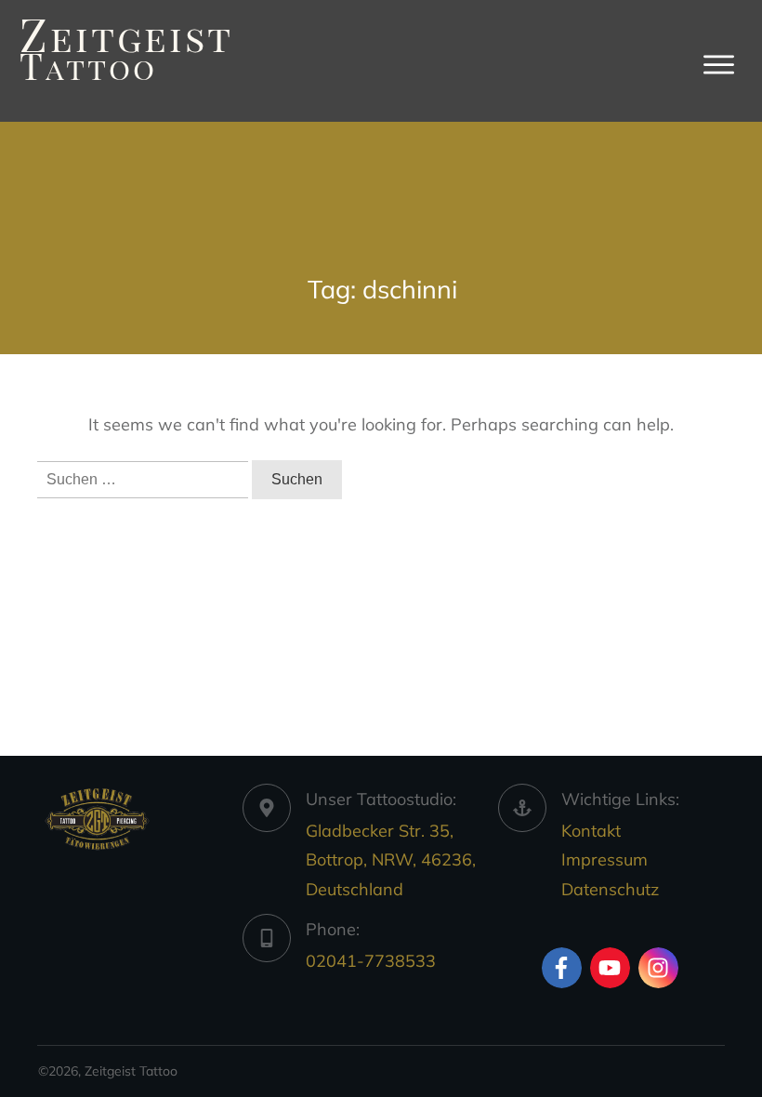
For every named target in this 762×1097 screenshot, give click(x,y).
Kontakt (591, 830)
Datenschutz (610, 889)
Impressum (604, 859)
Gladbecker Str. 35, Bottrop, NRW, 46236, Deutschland (391, 860)
